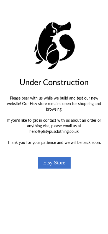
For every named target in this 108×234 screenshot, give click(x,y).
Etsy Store (54, 163)
